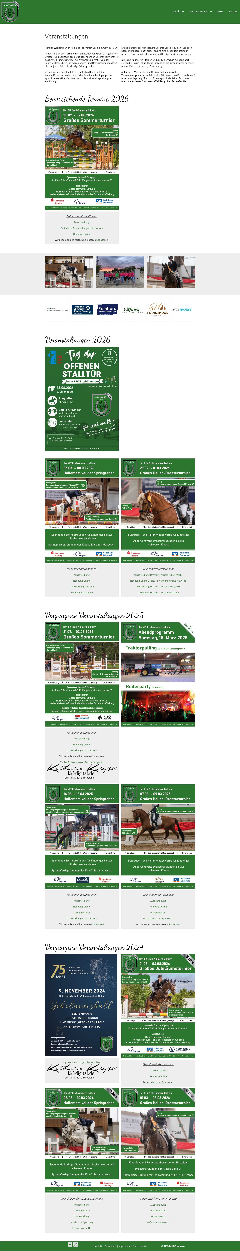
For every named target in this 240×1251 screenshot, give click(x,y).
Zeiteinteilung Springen (82, 586)
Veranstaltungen (198, 11)
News (220, 11)
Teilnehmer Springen (82, 592)
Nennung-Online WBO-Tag (172, 580)
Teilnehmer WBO (170, 592)
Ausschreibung (82, 222)
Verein (176, 11)
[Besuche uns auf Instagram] (75, 1245)
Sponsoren (102, 239)
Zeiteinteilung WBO (171, 586)
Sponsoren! (98, 924)
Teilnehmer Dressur (148, 592)
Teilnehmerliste (82, 912)
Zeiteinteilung (82, 1216)
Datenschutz (139, 1246)
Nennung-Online (81, 234)
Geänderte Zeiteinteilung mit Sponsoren (82, 228)
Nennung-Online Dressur (143, 580)
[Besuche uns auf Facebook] (70, 1245)
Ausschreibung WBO (171, 574)
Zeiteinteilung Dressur (147, 586)
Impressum (125, 1246)
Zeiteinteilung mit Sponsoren (82, 750)
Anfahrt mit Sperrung (82, 1222)
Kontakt (233, 11)
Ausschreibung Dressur (146, 574)
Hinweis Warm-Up (81, 1228)
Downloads (110, 1246)
